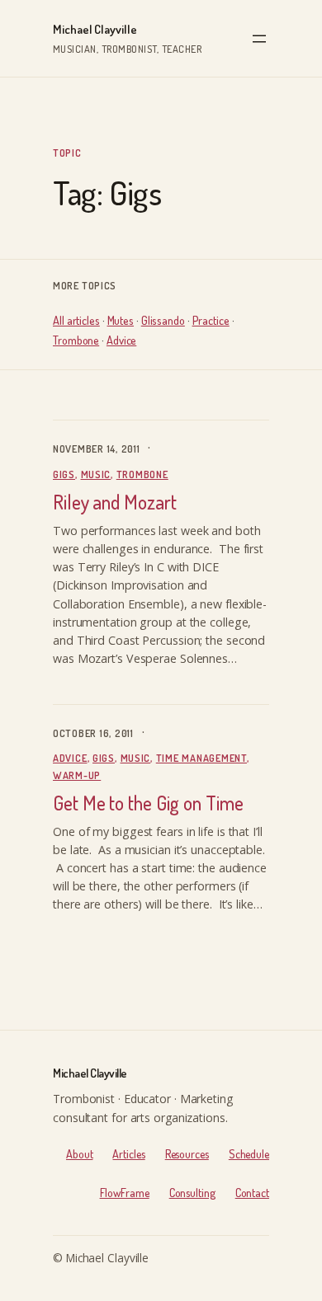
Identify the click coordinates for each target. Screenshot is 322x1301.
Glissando (163, 319)
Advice (121, 339)
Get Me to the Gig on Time (148, 803)
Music (96, 474)
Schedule (249, 1154)
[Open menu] (259, 39)
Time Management (201, 757)
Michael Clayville (95, 29)
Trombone (76, 339)
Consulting (192, 1193)
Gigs (64, 474)
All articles (76, 319)
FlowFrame (124, 1193)
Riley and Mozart (114, 502)
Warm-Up (77, 775)
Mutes (121, 319)
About (79, 1154)
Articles (128, 1154)
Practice (211, 319)
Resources (187, 1154)
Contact (252, 1193)
